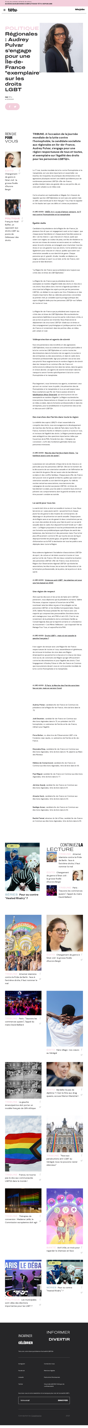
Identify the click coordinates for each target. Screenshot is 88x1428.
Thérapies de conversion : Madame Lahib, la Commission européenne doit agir (21, 1219)
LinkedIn (21, 1377)
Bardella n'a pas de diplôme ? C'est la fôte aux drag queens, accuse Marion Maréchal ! (62, 1092)
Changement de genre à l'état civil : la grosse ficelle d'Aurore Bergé (63, 957)
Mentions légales (49, 1371)
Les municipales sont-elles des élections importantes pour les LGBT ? (20, 1302)
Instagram (21, 1364)
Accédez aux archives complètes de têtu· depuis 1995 (28, 4)
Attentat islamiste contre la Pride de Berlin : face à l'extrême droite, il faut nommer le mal (70, 860)
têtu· (10, 97)
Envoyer (63, 1400)
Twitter (20, 1384)
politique (22, 28)
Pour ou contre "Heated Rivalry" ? (21, 896)
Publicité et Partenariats (52, 1377)
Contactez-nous (49, 1364)
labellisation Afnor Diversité (45, 395)
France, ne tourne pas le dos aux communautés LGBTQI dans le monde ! (20, 1177)
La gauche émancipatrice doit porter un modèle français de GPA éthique (20, 1105)
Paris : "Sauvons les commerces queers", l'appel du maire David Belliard (21, 1021)
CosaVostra (36, 1416)
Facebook (21, 1371)
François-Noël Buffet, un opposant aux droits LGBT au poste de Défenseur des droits (12, 231)
